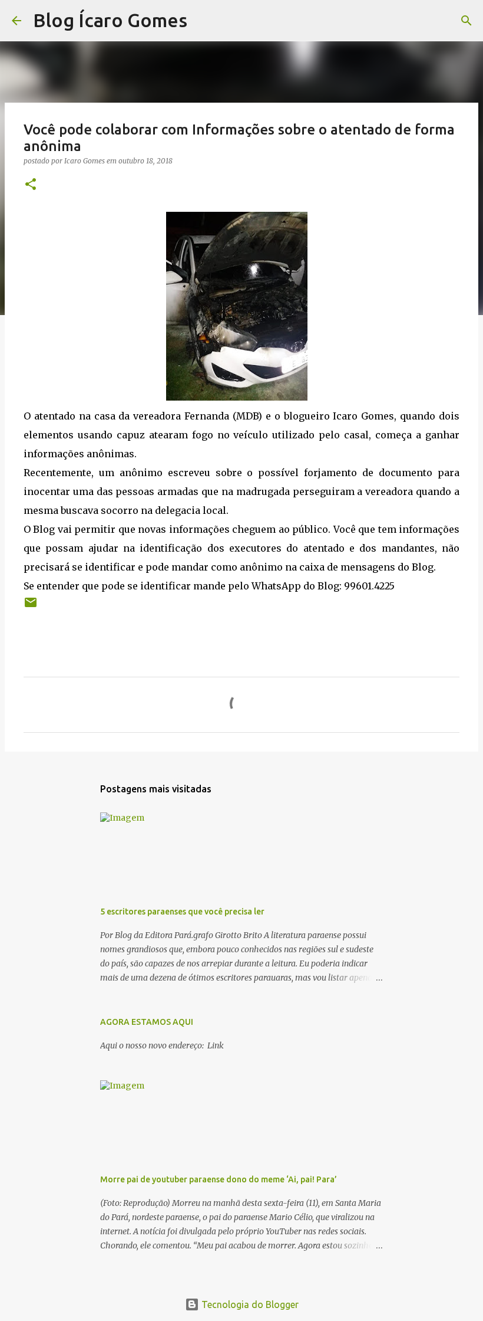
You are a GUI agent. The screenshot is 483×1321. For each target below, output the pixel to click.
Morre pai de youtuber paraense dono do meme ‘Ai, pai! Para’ (218, 1179)
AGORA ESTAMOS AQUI (146, 1022)
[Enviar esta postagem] (31, 607)
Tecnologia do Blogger (249, 1304)
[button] (31, 185)
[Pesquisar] (204, 20)
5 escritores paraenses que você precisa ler (182, 911)
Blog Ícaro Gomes (110, 20)
